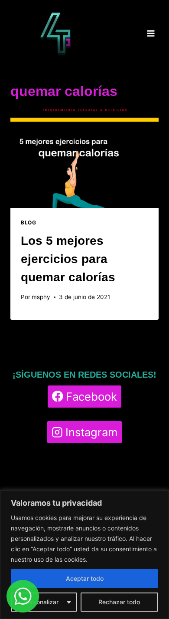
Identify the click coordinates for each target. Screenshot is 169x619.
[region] (84, 554)
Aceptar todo (85, 578)
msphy (41, 296)
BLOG (28, 222)
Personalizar (40, 602)
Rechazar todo (119, 602)
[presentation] (84, 158)
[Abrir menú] (151, 33)
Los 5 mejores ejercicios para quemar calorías (68, 259)
